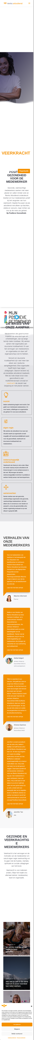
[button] (31, 1006)
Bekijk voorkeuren (17, 1033)
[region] (17, 520)
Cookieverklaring (12, 1037)
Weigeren (17, 1029)
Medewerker (11, 171)
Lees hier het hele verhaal (15, 587)
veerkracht (11, 383)
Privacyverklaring (21, 1037)
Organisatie (24, 171)
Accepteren (17, 1024)
